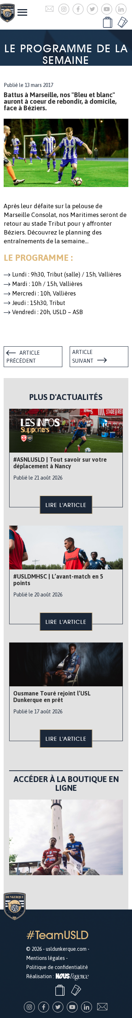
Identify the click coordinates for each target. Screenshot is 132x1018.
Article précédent (23, 357)
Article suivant (83, 356)
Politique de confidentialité (57, 967)
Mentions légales (45, 958)
